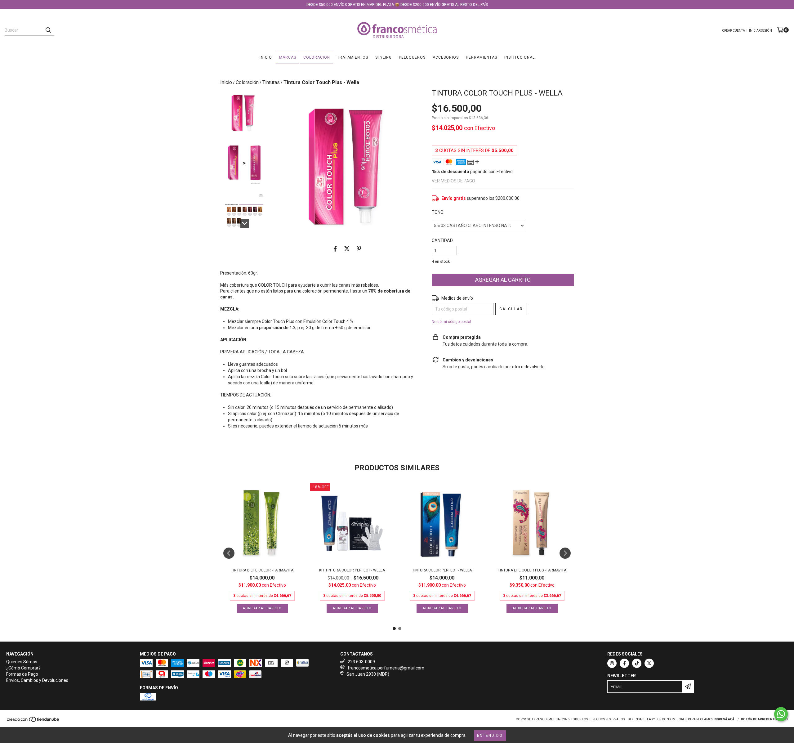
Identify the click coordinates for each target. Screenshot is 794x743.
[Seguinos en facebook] (624, 663)
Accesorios (446, 57)
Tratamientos (352, 57)
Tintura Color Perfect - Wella (442, 570)
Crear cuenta (733, 30)
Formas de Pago (22, 674)
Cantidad (442, 240)
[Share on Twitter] (347, 248)
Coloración (247, 82)
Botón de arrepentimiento (764, 719)
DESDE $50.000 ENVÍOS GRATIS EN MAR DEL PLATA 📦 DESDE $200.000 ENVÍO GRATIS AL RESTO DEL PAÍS (397, 4)
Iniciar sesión (760, 30)
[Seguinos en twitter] (649, 663)
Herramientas (481, 57)
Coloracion (316, 57)
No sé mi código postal (451, 322)
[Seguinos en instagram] (612, 663)
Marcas (287, 57)
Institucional (519, 57)
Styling (383, 57)
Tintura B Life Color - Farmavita (262, 570)
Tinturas (271, 82)
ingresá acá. (724, 719)
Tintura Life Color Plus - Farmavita (532, 570)
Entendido (490, 735)
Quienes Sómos (21, 661)
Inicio (266, 57)
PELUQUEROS (412, 57)
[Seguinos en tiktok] (636, 663)
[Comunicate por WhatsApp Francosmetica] (781, 714)
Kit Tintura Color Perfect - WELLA (352, 570)
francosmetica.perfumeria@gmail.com (386, 667)
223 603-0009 (361, 661)
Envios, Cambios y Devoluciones (37, 680)
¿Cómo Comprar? (23, 667)
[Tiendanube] (33, 721)
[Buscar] (48, 30)
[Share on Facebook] (335, 248)
